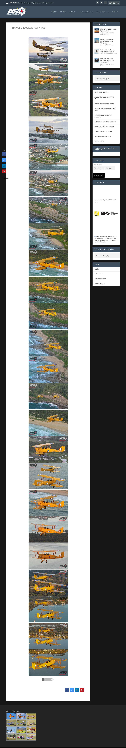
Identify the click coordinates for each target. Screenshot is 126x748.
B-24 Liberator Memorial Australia (102, 116)
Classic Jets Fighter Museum (104, 127)
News (72, 12)
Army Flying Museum (101, 92)
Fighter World (99, 141)
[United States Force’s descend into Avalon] (96, 51)
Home (54, 12)
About (63, 12)
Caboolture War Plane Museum (105, 122)
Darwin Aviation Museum (103, 131)
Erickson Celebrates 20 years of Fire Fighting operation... (36, 3)
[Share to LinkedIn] (77, 691)
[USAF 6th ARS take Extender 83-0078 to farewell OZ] (96, 60)
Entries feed (98, 274)
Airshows (101, 12)
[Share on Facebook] (67, 691)
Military (107, 34)
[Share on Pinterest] (82, 691)
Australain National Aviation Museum (104, 98)
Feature (102, 34)
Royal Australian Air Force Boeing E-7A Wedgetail (107, 41)
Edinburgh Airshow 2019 (102, 136)
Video (115, 12)
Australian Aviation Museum (104, 104)
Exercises (111, 33)
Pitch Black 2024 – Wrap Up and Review (108, 30)
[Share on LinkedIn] (4, 167)
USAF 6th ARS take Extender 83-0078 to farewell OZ (107, 60)
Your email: (97, 164)
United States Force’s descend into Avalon (107, 51)
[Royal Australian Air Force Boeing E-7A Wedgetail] (96, 40)
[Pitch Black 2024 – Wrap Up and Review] (96, 30)
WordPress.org (99, 283)
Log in (96, 269)
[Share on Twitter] (72, 691)
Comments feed (100, 279)
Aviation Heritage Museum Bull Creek (105, 109)
